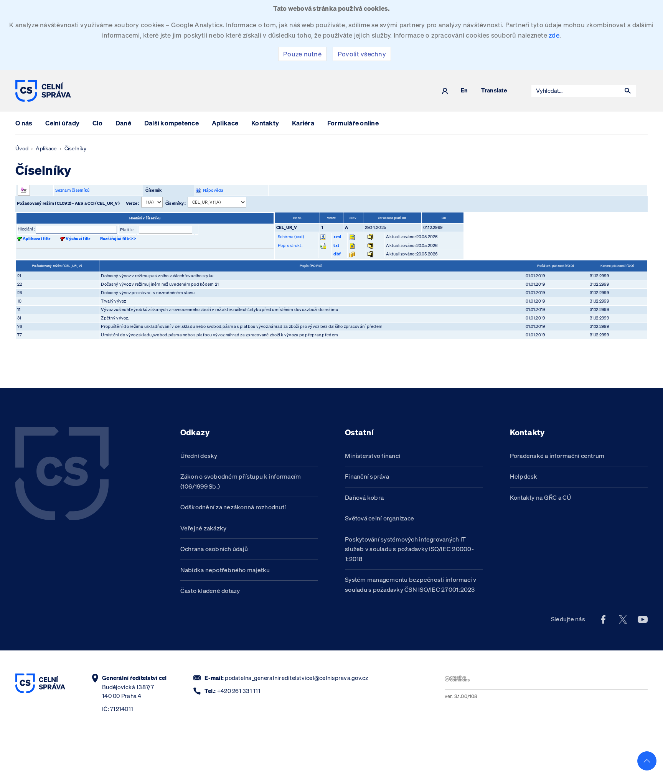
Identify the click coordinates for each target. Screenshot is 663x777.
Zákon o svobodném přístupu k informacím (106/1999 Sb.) (240, 481)
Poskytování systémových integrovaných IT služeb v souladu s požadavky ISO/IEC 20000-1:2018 (409, 549)
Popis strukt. (290, 245)
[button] (627, 91)
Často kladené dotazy (210, 590)
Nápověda (212, 190)
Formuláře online (353, 123)
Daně (123, 123)
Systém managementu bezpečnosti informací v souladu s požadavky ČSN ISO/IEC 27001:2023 (411, 584)
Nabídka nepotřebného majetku (225, 570)
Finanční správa (367, 476)
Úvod (21, 148)
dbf (337, 254)
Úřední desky (199, 455)
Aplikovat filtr (37, 238)
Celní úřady (62, 123)
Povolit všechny (362, 53)
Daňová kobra (364, 497)
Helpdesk (524, 476)
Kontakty (265, 123)
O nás (23, 123)
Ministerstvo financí (372, 455)
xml (337, 236)
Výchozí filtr (78, 238)
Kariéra (303, 123)
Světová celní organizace (379, 518)
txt (336, 245)
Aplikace (225, 123)
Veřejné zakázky (203, 528)
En (464, 91)
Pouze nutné (302, 53)
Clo (97, 123)
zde (554, 35)
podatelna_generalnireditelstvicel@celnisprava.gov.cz (296, 678)
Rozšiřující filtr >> (118, 238)
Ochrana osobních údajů (214, 549)
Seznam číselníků (72, 190)
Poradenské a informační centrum (557, 455)
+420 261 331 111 (239, 691)
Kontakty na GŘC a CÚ (540, 497)
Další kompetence (171, 123)
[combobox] (575, 90)
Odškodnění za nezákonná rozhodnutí (233, 507)
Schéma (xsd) (291, 236)
